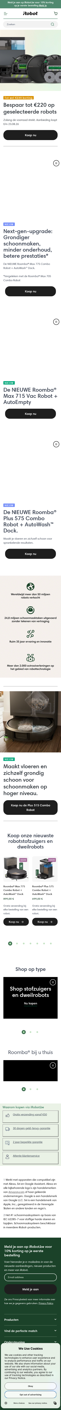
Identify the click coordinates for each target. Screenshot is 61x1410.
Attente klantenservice (26, 1155)
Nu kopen (30, 1003)
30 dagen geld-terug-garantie (31, 1128)
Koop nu (30, 291)
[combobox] (30, 24)
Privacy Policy (46, 1303)
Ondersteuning (14, 1342)
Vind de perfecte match (20, 1331)
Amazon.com (16, 1192)
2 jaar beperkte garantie (28, 1142)
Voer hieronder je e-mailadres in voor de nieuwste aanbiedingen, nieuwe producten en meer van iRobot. (30, 1266)
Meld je (43, 5)
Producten (11, 1320)
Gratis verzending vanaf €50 (30, 1114)
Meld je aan (30, 1289)
